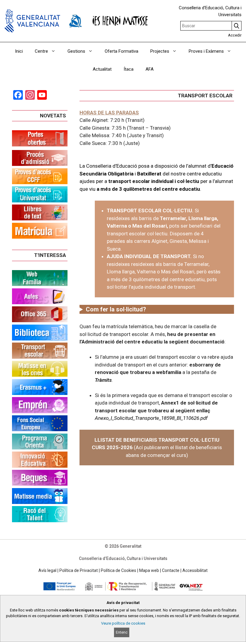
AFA (150, 69)
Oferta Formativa (121, 51)
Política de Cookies (118, 570)
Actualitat (102, 69)
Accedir (235, 35)
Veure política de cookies (123, 623)
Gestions (76, 51)
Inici (19, 51)
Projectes (159, 51)
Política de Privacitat (78, 570)
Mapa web (149, 570)
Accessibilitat (195, 570)
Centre (41, 51)
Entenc (122, 632)
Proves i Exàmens (206, 51)
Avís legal (47, 570)
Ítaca (129, 69)
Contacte (170, 570)
